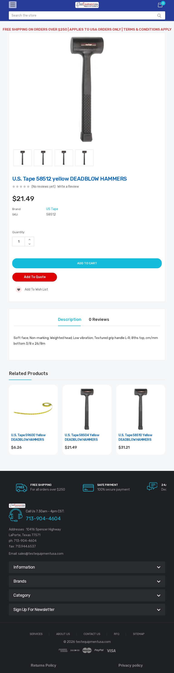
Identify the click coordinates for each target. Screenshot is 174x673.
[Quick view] (51, 410)
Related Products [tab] (28, 373)
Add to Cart (33, 459)
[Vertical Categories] (13, 4)
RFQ (116, 634)
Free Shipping (40, 485)
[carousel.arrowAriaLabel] (21, 488)
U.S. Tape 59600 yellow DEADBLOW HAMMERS (28, 437)
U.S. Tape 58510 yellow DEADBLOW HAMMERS (135, 437)
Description (69, 319)
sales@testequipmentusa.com (40, 554)
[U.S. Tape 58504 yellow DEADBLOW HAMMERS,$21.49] (87, 409)
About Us (63, 634)
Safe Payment (107, 485)
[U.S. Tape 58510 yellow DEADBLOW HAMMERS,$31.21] (140, 409)
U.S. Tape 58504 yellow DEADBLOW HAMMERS (82, 437)
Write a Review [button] (68, 187)
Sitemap (139, 634)
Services (36, 634)
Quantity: (18, 232)
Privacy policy (130, 665)
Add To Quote (35, 277)
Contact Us (92, 634)
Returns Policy (43, 665)
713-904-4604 (43, 519)
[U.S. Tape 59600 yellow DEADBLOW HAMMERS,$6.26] (33, 409)
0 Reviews (99, 319)
